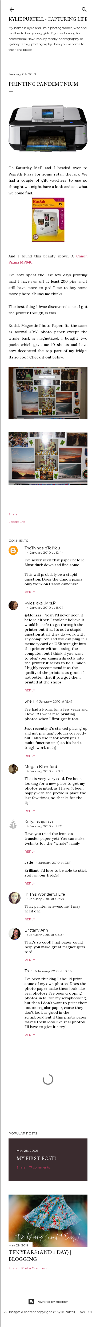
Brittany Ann (36, 930)
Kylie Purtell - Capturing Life (48, 19)
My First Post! (36, 1158)
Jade (29, 862)
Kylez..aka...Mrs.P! (41, 603)
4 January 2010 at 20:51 (45, 771)
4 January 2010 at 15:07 (45, 608)
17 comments (39, 1167)
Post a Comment (34, 1268)
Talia (29, 971)
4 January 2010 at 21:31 (44, 826)
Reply (30, 592)
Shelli (29, 701)
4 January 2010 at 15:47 (54, 701)
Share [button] (13, 514)
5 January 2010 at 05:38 (45, 899)
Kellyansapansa (39, 821)
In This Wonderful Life (45, 894)
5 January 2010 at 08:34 (46, 935)
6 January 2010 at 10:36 (53, 971)
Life (22, 522)
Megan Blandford (41, 766)
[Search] (84, 8)
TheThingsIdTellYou (42, 548)
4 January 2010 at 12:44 (45, 552)
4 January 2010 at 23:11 (53, 863)
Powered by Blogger (52, 1302)
